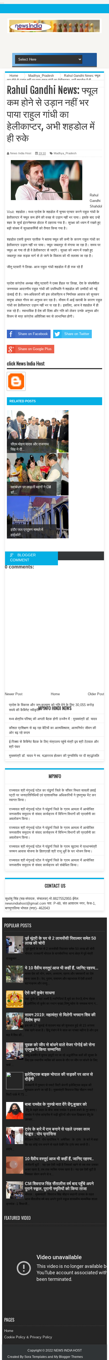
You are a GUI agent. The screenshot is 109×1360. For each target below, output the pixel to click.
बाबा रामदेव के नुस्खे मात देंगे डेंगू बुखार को (56, 1104)
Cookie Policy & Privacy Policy (28, 1337)
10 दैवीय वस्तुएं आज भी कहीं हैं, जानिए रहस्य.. (59, 1158)
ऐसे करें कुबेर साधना (40, 993)
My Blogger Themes (68, 1357)
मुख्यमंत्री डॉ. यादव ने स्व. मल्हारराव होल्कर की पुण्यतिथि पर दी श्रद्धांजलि (54, 756)
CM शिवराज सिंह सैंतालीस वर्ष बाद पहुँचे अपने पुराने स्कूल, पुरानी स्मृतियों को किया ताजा (59, 1186)
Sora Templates (35, 1357)
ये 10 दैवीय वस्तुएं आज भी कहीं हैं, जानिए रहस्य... (61, 968)
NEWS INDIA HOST (68, 1350)
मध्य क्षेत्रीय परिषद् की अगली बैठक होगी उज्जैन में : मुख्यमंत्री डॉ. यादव (53, 719)
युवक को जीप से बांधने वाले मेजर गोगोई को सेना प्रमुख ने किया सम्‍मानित (60, 1047)
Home (8, 1331)
